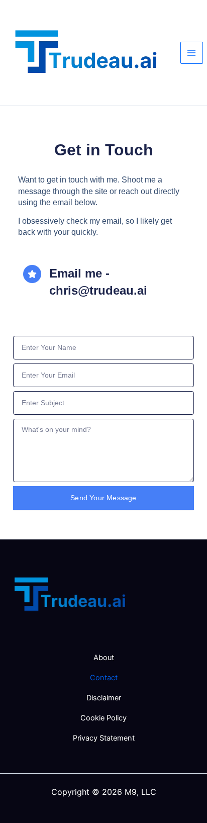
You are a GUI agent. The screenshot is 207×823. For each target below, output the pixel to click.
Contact (104, 677)
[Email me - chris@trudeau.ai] (32, 274)
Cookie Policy (103, 717)
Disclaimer (103, 697)
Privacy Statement (104, 738)
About (103, 657)
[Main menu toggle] (191, 53)
